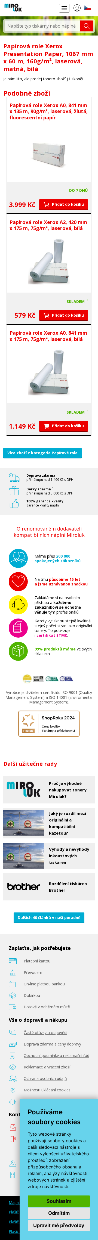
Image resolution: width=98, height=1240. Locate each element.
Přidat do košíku (67, 204)
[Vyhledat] (86, 25)
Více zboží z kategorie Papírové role (42, 452)
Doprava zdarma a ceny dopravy (52, 1044)
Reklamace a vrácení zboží (47, 1067)
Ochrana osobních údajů (45, 1078)
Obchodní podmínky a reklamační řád (56, 1055)
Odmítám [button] (59, 1213)
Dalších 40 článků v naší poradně (49, 917)
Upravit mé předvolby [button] (58, 1225)
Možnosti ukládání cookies (47, 1089)
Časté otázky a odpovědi (45, 1032)
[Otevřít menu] (64, 8)
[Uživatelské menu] (77, 9)
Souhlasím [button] (59, 1201)
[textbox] (42, 25)
